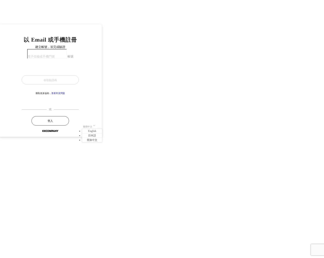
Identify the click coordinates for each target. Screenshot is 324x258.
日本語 (92, 135)
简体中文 (92, 140)
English (92, 131)
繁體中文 (87, 126)
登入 (50, 121)
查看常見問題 (58, 93)
